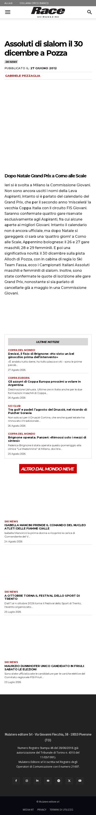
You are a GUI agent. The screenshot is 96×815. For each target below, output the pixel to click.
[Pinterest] (29, 317)
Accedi (8, 3)
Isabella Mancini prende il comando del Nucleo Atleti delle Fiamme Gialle (45, 526)
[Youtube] (80, 781)
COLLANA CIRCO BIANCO (34, 3)
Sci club (14, 406)
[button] (7, 12)
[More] (50, 317)
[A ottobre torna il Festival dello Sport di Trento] (48, 566)
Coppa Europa (18, 378)
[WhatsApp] (39, 317)
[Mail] (48, 781)
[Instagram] (27, 781)
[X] (19, 317)
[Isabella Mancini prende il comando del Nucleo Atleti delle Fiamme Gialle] (48, 496)
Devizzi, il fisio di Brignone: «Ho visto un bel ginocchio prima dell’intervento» (41, 355)
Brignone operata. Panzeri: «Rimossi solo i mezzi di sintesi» (47, 439)
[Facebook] (8, 317)
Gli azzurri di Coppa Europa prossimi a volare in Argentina (44, 383)
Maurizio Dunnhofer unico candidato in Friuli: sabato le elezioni (44, 667)
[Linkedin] (37, 781)
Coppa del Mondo (21, 350)
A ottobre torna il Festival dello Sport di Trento (42, 597)
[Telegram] (59, 781)
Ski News (11, 61)
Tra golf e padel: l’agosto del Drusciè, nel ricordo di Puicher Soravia (47, 411)
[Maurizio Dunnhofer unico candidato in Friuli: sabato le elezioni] (48, 637)
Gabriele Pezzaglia (22, 75)
